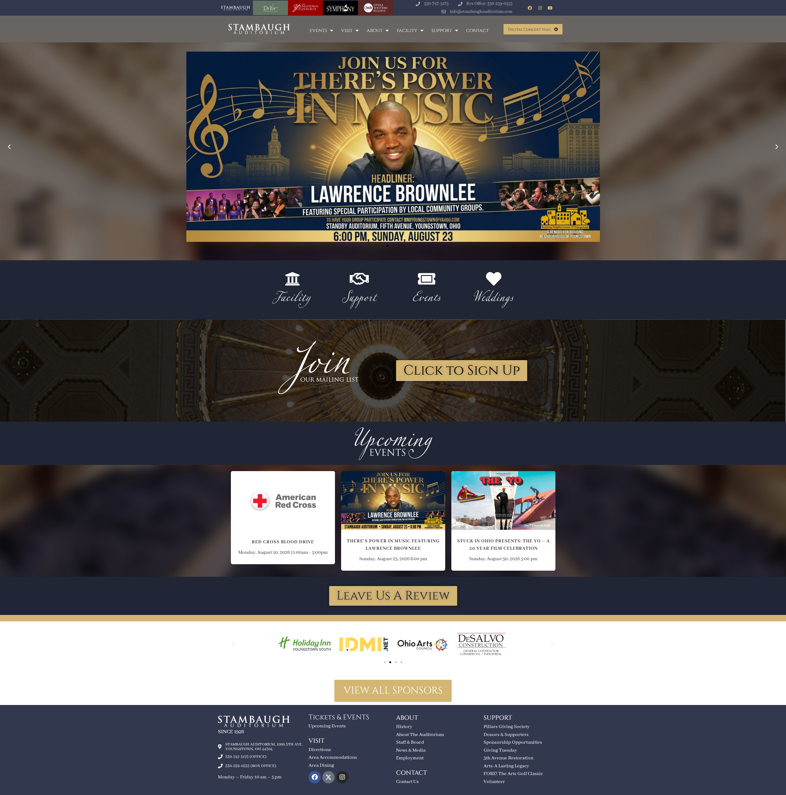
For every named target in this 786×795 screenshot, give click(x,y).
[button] (9, 147)
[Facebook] (530, 8)
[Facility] (292, 278)
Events (318, 30)
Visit (346, 30)
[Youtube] (550, 8)
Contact (477, 30)
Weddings (493, 299)
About (375, 30)
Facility (407, 30)
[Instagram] (540, 8)
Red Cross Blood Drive (282, 497)
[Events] (426, 278)
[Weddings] (493, 278)
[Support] (359, 278)
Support (441, 30)
